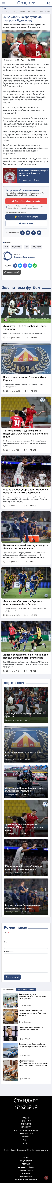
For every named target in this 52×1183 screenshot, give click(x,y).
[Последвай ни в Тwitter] (29, 1107)
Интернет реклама (26, 1167)
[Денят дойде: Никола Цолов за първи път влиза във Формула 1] (26, 781)
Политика (26, 1121)
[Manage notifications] (46, 1178)
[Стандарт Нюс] (26, 1102)
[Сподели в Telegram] (30, 265)
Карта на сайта (26, 1176)
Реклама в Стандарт (26, 1170)
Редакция (26, 1164)
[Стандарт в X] (39, 232)
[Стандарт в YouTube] (28, 232)
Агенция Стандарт (24, 257)
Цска (6, 246)
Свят (26, 1140)
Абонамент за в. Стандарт (26, 1180)
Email (6, 942)
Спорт (12, 12)
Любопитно (26, 1134)
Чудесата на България (26, 1130)
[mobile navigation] (3, 3)
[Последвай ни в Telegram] (35, 1107)
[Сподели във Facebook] (15, 265)
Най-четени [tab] (8, 989)
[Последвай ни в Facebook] (17, 1107)
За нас (26, 1158)
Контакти (26, 1173)
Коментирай (13, 272)
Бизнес (26, 1137)
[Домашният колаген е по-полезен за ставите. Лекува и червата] (10, 1016)
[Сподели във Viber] (25, 265)
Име (6, 933)
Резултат (36, 246)
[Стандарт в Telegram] (33, 232)
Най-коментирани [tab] (26, 989)
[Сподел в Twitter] (20, 265)
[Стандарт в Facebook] (22, 232)
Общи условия (26, 1161)
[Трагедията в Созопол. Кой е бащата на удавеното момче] (10, 1050)
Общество (26, 1124)
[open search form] (48, 3)
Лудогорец (16, 246)
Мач (26, 246)
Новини (4, 12)
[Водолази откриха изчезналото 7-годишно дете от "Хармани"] (10, 1000)
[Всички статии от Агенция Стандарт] (7, 256)
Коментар (9, 952)
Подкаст (26, 1127)
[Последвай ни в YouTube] (23, 1107)
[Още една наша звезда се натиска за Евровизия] (10, 1033)
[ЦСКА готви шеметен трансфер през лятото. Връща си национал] (10, 175)
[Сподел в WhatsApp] (35, 265)
